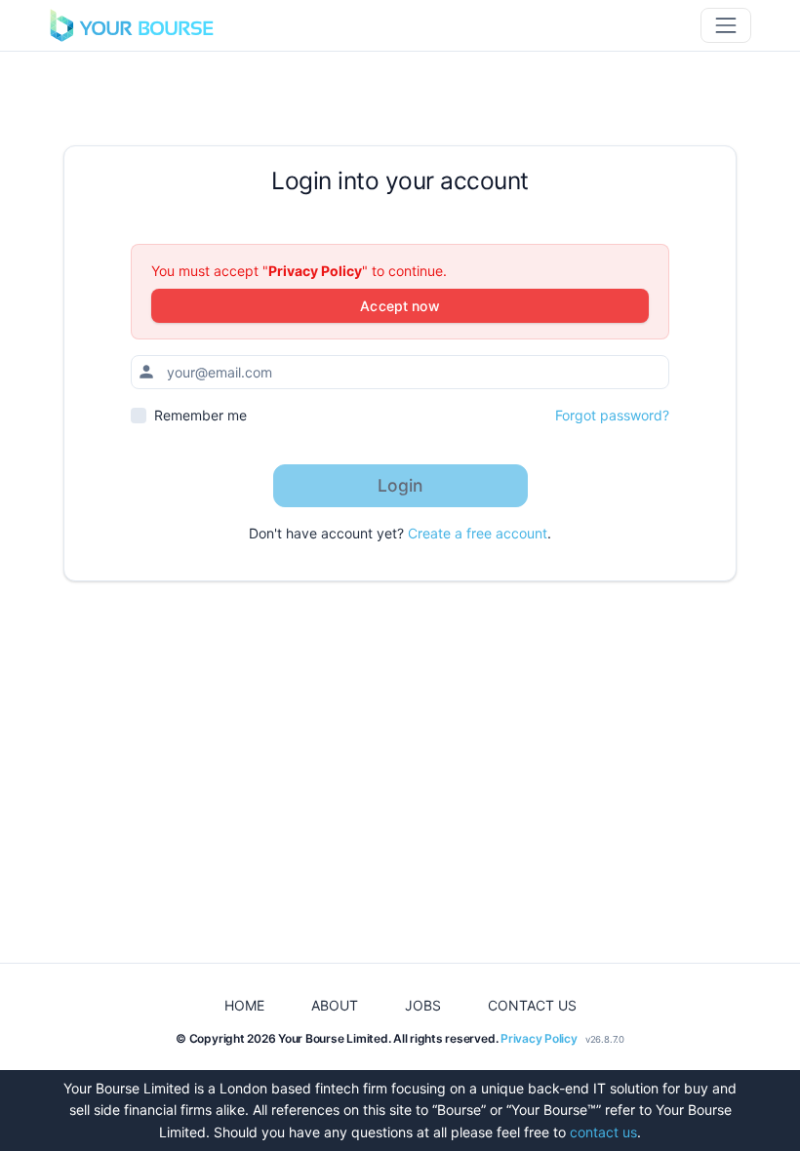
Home (244, 1005)
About (334, 1005)
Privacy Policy (315, 270)
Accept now (399, 306)
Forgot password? (612, 415)
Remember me (200, 415)
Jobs (423, 1005)
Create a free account (477, 533)
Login (400, 485)
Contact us (532, 1005)
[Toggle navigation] (725, 25)
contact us (603, 1132)
